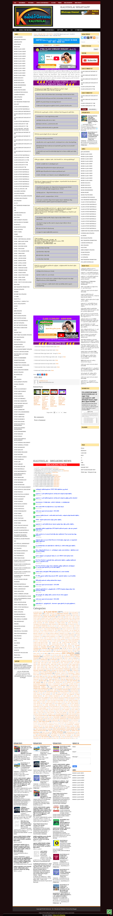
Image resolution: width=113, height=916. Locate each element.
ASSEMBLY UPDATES (65, 615)
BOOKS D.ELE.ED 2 (74, 621)
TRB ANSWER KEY (69, 733)
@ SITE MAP (66, 612)
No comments (57, 45)
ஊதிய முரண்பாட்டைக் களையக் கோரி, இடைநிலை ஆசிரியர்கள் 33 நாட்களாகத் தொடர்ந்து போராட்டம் (89, 315)
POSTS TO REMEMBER (39, 685)
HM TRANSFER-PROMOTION (63, 668)
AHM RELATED (75, 613)
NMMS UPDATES (70, 679)
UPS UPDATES (75, 736)
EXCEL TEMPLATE (45, 658)
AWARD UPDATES (37, 616)
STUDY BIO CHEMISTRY (69, 694)
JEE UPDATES (70, 671)
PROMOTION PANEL (73, 685)
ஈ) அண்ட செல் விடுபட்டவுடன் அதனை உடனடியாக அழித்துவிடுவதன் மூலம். (52, 175)
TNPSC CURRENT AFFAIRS (73, 727)
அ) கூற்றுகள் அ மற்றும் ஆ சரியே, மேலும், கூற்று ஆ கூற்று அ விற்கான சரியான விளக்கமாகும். (53, 218)
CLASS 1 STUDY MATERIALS (62, 625)
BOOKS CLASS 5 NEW (56, 619)
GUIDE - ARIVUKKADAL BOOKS (63, 661)
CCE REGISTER (71, 624)
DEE (36, 651)
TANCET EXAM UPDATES (69, 715)
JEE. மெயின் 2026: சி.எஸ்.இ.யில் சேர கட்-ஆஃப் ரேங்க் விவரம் (50, 506)
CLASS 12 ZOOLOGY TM (49, 637)
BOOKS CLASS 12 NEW (58, 618)
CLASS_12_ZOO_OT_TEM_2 (39, 645)
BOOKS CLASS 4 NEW (45, 619)
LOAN (61, 674)
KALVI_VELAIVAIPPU (46, 673)
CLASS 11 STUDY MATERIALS (54, 628)
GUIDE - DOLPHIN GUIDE (53, 662)
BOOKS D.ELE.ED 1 (65, 621)
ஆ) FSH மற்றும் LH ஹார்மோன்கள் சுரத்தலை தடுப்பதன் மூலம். (50, 167)
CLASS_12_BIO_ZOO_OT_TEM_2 (59, 644)
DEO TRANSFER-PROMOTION (60, 651)
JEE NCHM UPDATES (61, 671)
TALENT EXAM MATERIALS (74, 714)
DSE (42, 653)
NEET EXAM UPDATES (59, 676)
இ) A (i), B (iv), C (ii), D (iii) (42, 255)
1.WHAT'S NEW (37, 613)
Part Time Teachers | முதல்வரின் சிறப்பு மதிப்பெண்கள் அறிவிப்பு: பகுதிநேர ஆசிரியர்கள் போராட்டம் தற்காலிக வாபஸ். (90, 341)
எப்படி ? (75, 738)
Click (58, 346)
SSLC (82, 455)
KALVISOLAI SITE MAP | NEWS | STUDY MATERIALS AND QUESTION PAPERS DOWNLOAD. (65, 750)
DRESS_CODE (36, 653)
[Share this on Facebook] (38, 374)
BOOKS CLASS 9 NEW (54, 621)
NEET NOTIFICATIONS (73, 676)
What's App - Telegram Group (88, 472)
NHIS (62, 679)
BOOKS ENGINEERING (50, 622)
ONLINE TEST (42, 34)
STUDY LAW (66, 703)
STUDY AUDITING (46, 694)
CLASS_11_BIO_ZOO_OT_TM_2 (40, 642)
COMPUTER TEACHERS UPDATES (63, 647)
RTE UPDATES (40, 691)
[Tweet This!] (40, 374)
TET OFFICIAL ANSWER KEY (59, 718)
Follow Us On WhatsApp (59, 915)
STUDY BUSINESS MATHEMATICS (52, 696)
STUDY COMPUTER (54, 697)
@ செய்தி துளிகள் (74, 612)
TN (52, 721)
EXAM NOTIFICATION (69, 656)
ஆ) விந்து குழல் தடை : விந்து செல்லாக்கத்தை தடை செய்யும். (49, 192)
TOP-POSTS (49, 34)
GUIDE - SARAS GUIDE (38, 667)
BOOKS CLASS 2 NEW (70, 618)
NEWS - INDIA (48, 679)
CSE (45, 650)
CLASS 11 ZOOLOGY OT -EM (68, 628)
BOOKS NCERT (61, 622)
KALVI (77, 671)
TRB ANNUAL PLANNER (57, 733)
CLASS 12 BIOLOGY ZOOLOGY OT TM (50, 634)
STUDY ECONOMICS (64, 697)
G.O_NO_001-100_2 (64, 659)
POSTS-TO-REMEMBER (53, 685)
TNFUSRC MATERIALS (65, 726)
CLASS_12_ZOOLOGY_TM (56, 645)
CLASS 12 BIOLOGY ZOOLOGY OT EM (22, 148)
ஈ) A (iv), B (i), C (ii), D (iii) (42, 259)
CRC (42, 650)
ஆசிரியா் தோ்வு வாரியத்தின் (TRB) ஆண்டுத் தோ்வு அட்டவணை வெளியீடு (52, 571)
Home (15, 2)
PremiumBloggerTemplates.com (50, 912)
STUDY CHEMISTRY (67, 696)
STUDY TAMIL (17, 513)
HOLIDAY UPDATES (38, 670)
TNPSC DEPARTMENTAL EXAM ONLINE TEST (65, 729)
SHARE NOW (36, 693)
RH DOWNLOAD (74, 689)
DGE (71, 651)
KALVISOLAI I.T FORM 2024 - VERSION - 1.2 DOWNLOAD (64, 856)
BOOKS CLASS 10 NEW (20, 51)
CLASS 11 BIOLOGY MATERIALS (48, 627)
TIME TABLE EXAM (43, 721)
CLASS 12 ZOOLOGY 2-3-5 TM (53, 636)
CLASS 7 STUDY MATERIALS (41, 641)
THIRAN (35, 721)
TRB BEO (78, 733)
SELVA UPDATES (74, 691)
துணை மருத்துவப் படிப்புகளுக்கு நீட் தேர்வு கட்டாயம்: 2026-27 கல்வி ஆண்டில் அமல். (54, 555)
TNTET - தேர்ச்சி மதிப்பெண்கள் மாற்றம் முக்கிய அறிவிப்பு (48, 519)
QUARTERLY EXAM (76, 688)
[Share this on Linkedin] (44, 374)
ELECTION (54, 655)
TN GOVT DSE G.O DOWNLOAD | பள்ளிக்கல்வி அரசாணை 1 (66, 721)
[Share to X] (38, 377)
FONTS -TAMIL (68, 658)
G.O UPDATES (53, 659)
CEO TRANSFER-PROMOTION (40, 625)
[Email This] (35, 377)
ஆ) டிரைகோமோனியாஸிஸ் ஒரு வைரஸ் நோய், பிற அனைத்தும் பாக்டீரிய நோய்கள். (54, 98)
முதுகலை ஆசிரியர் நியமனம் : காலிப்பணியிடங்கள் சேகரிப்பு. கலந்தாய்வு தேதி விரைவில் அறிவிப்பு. (57, 515)
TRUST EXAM (55, 736)
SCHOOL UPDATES (64, 691)
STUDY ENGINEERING (70, 699)
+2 (81, 460)
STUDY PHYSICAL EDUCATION (54, 708)
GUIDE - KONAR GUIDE (73, 664)
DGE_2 (75, 651)
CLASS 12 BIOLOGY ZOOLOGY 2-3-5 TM (59, 633)
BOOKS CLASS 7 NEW (19, 70)
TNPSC (83, 465)
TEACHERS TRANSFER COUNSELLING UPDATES (66, 717)
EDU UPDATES (68, 653)
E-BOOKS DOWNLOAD (55, 653)
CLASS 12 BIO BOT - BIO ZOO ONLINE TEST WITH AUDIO (21, 129)
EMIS (67, 655)
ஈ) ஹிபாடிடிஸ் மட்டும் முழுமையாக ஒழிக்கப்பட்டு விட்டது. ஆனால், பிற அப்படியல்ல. (54, 105)
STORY (54, 693)
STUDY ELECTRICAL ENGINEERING (40, 699)
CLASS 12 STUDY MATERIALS (67, 634)
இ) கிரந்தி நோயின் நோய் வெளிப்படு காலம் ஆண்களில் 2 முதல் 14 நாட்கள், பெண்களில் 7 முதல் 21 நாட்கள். (55, 146)
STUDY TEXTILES (50, 712)
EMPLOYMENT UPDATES (20, 220)
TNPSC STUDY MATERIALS (21, 607)
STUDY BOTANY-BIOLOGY (21, 403)
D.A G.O (71, 650)
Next (65, 412)
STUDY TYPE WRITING (61, 712)
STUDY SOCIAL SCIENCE (38, 711)
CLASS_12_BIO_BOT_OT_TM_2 (40, 644)
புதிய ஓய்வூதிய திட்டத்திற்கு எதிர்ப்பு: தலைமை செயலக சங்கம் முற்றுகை (52, 594)
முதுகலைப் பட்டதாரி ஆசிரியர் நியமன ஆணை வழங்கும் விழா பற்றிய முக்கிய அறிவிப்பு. (55, 524)
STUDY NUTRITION (74, 706)
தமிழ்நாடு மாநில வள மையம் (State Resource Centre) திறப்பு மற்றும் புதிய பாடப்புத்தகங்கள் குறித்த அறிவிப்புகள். (89, 320)
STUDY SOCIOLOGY (49, 711)
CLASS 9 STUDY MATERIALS (71, 641)
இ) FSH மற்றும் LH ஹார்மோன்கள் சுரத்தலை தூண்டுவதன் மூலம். (50, 171)
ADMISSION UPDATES (62, 613)
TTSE (61, 736)
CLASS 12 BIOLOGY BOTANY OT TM (65, 631)
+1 (81, 457)
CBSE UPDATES (62, 624)
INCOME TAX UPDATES (57, 670)
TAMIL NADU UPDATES (54, 715)
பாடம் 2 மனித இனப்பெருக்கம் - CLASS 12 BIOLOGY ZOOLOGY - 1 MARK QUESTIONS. (37, 400)
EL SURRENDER (47, 655)
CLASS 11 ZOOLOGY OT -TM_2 (50, 630)
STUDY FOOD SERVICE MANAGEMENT (55, 700)
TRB (82, 462)
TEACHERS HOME (48, 717)
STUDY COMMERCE (45, 697)
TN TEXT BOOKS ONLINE (46, 726)
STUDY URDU (71, 712)
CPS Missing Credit (71, 648)
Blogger (24, 677)
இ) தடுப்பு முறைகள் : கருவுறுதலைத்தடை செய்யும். (47, 196)
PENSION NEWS (59, 682)
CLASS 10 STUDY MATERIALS (22, 109)
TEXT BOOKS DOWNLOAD (51, 720)
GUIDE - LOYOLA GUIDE (38, 665)
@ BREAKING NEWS (37, 612)
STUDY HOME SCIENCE (47, 703)
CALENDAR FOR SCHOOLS (39, 624)
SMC (41, 693)
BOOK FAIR (60, 616)
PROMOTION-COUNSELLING (72, 686)
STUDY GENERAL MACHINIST (72, 700)
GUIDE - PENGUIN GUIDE (61, 665)
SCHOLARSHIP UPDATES (52, 691)
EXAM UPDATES (18, 229)
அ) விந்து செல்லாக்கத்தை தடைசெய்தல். (45, 271)
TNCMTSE (56, 726)
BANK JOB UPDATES (49, 616)
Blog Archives (92, 109)
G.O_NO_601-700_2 (47, 661)
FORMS (74, 658)
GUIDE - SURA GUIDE (62, 667)
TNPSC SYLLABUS (46, 732)
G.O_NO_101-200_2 (74, 659)
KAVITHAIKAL (44, 674)
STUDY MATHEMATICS (63, 705)
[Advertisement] (56, 301)
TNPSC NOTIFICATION (39, 730)
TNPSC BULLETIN (61, 727)
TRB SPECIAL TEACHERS (65, 735)
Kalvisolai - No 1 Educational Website (55, 909)
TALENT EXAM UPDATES (41, 715)
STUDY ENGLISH (18, 434)
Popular (84, 109)
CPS (63, 648)
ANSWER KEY (45, 615)
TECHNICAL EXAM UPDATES (42, 718)
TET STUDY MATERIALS (74, 718)
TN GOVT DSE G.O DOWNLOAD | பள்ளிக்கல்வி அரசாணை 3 (22, 568)
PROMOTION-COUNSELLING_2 (41, 688)
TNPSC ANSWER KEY (50, 727)
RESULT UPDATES (63, 690)
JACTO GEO (36, 671)
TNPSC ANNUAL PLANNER (21, 586)
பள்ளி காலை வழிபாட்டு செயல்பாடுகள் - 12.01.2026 (47, 584)
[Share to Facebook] (39, 377)
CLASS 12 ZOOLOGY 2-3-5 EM (21, 157)
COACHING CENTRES (19, 191)
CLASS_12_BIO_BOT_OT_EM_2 (69, 642)
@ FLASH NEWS (50, 612)
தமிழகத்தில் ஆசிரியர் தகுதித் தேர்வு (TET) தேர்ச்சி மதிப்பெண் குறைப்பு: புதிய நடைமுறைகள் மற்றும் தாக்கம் (90, 310)
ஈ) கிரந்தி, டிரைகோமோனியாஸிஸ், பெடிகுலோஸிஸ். (47, 127)
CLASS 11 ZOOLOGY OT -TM (21, 126)
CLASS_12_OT (74, 644)
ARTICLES (54, 615)
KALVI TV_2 (36, 673)
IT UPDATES (75, 670)
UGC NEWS (67, 736)
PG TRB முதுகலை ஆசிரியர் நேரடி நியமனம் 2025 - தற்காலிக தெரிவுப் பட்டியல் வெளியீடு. (56, 576)
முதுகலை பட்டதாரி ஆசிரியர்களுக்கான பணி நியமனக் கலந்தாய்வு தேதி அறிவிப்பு (54, 493)
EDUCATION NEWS (37, 655)
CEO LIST (52, 625)
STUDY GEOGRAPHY (51, 702)
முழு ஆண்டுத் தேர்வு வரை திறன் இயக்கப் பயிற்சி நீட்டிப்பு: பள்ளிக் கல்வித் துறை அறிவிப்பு (55, 545)
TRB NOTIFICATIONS (41, 735)
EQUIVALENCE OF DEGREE (48, 656)
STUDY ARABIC (36, 694)
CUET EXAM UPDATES (63, 650)
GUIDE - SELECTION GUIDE (50, 667)
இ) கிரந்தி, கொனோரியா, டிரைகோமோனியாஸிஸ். (47, 123)
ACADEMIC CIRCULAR (49, 613)
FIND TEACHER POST (57, 658)
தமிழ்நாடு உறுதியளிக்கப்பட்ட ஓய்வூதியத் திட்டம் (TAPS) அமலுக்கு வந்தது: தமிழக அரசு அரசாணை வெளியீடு (90, 369)
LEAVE (57, 674)
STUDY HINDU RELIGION (73, 702)
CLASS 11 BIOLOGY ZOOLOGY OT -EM (66, 627)
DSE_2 (46, 653)
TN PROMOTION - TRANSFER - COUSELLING (22, 576)
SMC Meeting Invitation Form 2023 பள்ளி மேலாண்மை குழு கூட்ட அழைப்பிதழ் (26, 823)
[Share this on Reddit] (46, 374)
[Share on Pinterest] (42, 374)
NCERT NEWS (48, 676)
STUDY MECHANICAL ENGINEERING (20, 474)
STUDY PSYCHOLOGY (55, 709)
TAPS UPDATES (38, 717)
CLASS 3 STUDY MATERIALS (21, 172)
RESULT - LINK (53, 689)
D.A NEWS (77, 650)
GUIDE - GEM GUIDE (41, 664)
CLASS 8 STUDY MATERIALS (55, 641)
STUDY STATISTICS (59, 711)
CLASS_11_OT (55, 642)
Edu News (83, 450)
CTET (55, 650)
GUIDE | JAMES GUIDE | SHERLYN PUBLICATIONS (65, 807)
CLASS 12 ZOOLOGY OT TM (21, 164)
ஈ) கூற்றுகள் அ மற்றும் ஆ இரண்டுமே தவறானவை (47, 232)
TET (50, 718)
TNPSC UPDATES (57, 732)
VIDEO (34, 738)
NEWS (41, 679)
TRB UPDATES (45, 736)
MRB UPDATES (76, 674)
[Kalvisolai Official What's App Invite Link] (109, 912)
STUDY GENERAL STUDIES (39, 702)
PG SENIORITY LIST (69, 682)
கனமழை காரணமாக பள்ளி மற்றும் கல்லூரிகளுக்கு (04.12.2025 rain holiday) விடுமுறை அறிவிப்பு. (93, 119)
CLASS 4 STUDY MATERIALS (46, 639)
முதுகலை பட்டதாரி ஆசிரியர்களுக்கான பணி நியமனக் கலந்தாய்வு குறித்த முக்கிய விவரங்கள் (56, 498)
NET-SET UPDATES (53, 678)
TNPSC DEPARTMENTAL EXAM (43, 729)
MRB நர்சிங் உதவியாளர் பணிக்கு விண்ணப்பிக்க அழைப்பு (48, 580)
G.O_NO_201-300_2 (37, 661)
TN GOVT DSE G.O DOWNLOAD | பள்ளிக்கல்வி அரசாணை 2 (45, 723)
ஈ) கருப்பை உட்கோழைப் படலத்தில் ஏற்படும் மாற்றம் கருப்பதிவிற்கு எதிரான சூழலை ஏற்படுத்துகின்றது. (54, 284)
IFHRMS (48, 670)
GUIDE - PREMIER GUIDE (73, 665)
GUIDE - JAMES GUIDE (51, 664)
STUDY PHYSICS (66, 708)
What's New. (56, 738)
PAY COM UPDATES (72, 681)
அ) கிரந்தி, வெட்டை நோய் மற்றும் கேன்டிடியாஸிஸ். (47, 116)
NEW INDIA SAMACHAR (20, 327)
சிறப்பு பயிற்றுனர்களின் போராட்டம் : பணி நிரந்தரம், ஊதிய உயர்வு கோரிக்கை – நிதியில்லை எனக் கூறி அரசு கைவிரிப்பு (90, 330)
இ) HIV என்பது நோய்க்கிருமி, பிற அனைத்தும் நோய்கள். (48, 102)
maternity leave (67, 674)
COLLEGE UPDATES (46, 647)
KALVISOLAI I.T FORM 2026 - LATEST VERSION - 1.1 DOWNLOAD (52, 502)
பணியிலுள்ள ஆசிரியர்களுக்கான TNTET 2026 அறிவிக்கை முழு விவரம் (52, 489)
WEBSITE (50, 738)
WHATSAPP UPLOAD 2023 (66, 738)
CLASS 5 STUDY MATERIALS (60, 639)
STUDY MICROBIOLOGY (55, 706)
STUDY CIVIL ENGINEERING (21, 412)
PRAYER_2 (63, 685)
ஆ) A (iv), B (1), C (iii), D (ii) (42, 251)
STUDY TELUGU (41, 712)
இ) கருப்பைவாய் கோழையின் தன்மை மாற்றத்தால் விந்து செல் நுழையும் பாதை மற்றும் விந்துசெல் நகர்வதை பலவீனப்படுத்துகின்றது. (54, 279)
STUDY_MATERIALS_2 (49, 714)
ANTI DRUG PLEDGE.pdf (43, 852)
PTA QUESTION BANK (57, 688)
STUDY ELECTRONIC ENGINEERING (57, 699)
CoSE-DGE (83, 453)
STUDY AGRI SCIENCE (73, 693)
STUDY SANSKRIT (65, 709)
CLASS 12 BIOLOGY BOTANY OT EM (48, 631)
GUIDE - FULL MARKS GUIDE (21, 251)
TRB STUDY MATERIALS (20, 633)
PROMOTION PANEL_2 (39, 687)
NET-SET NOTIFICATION (67, 677)
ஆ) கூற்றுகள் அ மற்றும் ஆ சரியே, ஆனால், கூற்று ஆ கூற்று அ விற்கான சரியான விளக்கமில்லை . (53, 223)
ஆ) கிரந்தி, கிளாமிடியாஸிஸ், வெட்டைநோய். (45, 120)
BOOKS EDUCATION (37, 622)
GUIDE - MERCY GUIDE (49, 665)
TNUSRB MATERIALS (71, 732)
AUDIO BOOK (75, 615)
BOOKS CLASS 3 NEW (19, 61)
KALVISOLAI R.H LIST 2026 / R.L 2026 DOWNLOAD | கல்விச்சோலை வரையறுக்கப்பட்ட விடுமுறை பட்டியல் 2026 (26, 750)
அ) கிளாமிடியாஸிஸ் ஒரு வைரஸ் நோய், (44, 138)
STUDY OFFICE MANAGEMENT (39, 708)
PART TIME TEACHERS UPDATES (57, 680)
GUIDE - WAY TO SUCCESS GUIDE (40, 668)
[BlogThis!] (36, 377)
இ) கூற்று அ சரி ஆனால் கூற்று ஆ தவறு (45, 228)
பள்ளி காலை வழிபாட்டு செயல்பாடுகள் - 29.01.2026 (47, 511)
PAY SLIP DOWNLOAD (48, 682)
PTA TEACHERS (66, 688)
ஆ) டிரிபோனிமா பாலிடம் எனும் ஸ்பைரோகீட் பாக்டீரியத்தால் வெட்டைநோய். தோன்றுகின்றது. (56, 142)
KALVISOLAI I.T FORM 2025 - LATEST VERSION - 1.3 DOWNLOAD (93, 134)
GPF (54, 661)
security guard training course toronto (66, 912)
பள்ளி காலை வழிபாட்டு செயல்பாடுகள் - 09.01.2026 (47, 599)
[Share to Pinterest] (41, 377)
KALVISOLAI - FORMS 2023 (64, 841)
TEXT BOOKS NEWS (64, 720)
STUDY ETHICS (42, 700)
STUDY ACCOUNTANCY (62, 693)
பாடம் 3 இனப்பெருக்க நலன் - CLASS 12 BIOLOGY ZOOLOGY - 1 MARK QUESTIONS (62, 400)
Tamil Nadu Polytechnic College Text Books (21, 795)
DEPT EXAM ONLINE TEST (88, 469)
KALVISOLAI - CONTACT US (61, 673)
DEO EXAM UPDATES (45, 651)
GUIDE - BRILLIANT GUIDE (21, 241)
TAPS (78, 715)
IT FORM (67, 670)
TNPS (73, 726)
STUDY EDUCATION (74, 697)
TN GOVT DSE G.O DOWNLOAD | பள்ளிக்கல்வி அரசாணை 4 (52, 724)
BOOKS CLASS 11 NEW (47, 618)
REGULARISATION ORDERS (41, 689)
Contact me (17, 667)
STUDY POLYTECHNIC (43, 709)
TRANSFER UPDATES (44, 733)
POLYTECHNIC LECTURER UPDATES (70, 684)
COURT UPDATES (54, 648)
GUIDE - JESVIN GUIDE (62, 664)
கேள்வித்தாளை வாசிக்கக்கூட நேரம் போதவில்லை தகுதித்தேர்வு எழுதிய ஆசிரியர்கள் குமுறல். (61, 782)
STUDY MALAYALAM (38, 705)
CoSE (76, 647)
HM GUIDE (52, 668)
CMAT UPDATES (68, 645)
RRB (34, 691)
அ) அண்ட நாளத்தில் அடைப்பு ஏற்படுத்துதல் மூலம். (47, 164)
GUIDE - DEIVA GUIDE (42, 662)
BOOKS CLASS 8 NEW (43, 621)
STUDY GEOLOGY (61, 702)
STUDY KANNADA (58, 703)
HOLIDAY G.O (75, 668)
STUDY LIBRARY (74, 703)
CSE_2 (49, 650)
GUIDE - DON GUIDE (64, 662)
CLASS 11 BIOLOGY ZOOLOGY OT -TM (22, 118)
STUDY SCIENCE (74, 709)
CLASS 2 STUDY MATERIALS (63, 637)
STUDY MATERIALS (50, 705)
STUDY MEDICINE (44, 706)
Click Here (56, 468)
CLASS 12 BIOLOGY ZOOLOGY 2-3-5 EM (23, 140)
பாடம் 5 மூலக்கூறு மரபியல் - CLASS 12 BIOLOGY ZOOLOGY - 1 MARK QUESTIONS (53, 401)
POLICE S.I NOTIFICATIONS (54, 684)
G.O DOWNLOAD (43, 659)
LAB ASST (51, 674)
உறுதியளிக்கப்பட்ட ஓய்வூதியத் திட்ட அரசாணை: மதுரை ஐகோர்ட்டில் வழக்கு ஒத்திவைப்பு (55, 603)
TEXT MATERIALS (74, 720)
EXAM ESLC (59, 656)
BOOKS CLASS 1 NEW (70, 616)
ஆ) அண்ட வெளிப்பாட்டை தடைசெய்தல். (45, 275)
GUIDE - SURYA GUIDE (73, 667)
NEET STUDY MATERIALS (39, 677)
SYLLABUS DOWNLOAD (61, 714)
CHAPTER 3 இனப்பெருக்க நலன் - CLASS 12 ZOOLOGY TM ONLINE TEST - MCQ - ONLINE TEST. (56, 41)
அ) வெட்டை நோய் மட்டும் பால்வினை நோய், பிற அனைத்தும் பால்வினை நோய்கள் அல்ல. (55, 94)
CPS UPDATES (17, 200)
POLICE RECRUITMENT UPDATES (23, 349)
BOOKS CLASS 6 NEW (67, 619)
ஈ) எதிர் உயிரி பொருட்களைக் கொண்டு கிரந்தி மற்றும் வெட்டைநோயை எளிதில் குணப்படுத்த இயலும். (56, 152)
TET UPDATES (39, 720)
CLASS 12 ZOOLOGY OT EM (68, 636)
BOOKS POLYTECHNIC (73, 622)
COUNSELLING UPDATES (40, 648)
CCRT (77, 624)
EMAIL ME (61, 655)
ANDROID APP (36, 615)
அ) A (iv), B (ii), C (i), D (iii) (42, 248)
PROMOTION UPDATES (56, 686)
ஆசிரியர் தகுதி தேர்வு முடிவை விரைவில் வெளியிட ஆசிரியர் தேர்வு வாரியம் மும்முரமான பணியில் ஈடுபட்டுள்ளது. (22, 868)
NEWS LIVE (56, 679)
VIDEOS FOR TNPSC (42, 738)
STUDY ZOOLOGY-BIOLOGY (21, 525)
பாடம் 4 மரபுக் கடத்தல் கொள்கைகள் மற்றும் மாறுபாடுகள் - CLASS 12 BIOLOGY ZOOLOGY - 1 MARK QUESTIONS (45, 403)
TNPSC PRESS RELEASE (54, 730)
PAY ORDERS (36, 682)
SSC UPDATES (47, 693)
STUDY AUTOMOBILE (56, 694)
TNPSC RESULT (66, 730)
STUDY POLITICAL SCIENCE (21, 494)
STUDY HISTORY (36, 703)
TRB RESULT (53, 735)
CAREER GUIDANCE (52, 624)
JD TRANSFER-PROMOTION (48, 671)
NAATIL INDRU (39, 676)
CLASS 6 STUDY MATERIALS (74, 639)
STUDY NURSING (65, 706)
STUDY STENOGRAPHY (70, 711)
